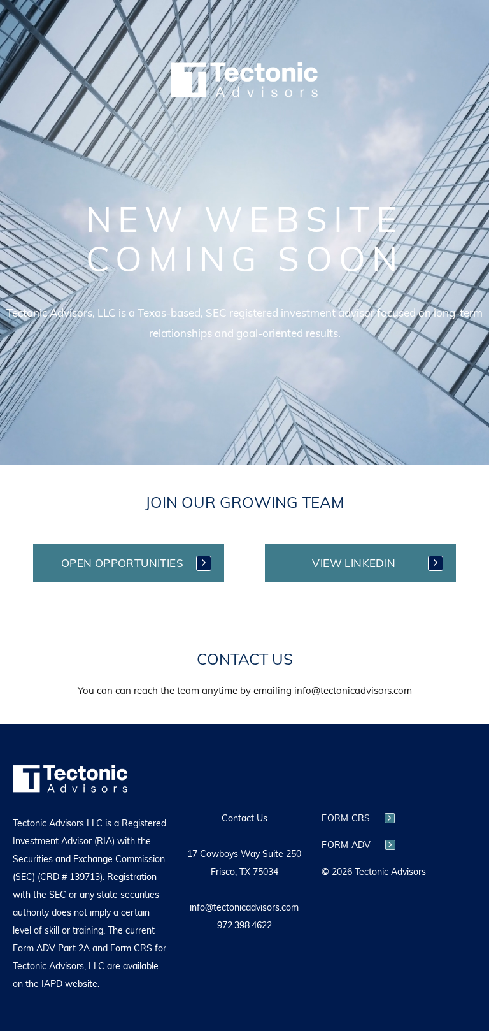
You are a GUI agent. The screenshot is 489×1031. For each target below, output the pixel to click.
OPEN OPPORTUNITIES (122, 563)
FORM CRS (346, 818)
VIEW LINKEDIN (353, 563)
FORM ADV (346, 845)
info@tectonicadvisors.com (353, 690)
